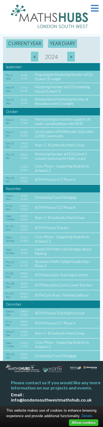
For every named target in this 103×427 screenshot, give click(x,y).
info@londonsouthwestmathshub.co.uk (51, 399)
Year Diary (62, 43)
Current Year (24, 43)
